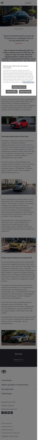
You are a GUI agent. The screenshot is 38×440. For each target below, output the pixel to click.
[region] (18, 79)
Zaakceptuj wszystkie (25, 91)
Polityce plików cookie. (28, 82)
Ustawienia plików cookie (19, 87)
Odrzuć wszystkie (11, 91)
